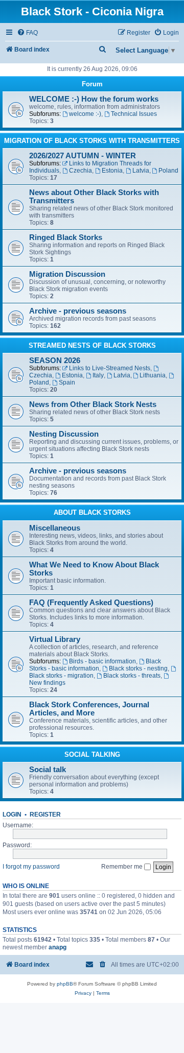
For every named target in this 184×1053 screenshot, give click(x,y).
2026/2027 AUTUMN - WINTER (82, 156)
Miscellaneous (54, 528)
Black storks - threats (131, 675)
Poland (168, 170)
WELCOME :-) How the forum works (93, 99)
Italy (98, 375)
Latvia (140, 170)
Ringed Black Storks (65, 237)
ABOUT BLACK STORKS (92, 512)
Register (45, 814)
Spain (67, 382)
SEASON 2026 (54, 360)
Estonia (112, 170)
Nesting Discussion (64, 434)
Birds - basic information (102, 661)
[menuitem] (27, 33)
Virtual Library (54, 639)
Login (12, 814)
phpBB (65, 984)
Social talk (47, 769)
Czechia (80, 170)
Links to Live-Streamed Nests (109, 368)
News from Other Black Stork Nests (92, 404)
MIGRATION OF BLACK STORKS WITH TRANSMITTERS (92, 141)
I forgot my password (31, 866)
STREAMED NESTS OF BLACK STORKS (92, 345)
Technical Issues (134, 113)
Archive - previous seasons (77, 311)
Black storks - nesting (138, 668)
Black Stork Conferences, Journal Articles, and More (89, 709)
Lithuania (153, 375)
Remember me (122, 866)
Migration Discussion (67, 274)
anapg (57, 947)
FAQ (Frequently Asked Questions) (91, 603)
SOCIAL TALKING (92, 754)
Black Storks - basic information (95, 665)
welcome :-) (85, 113)
